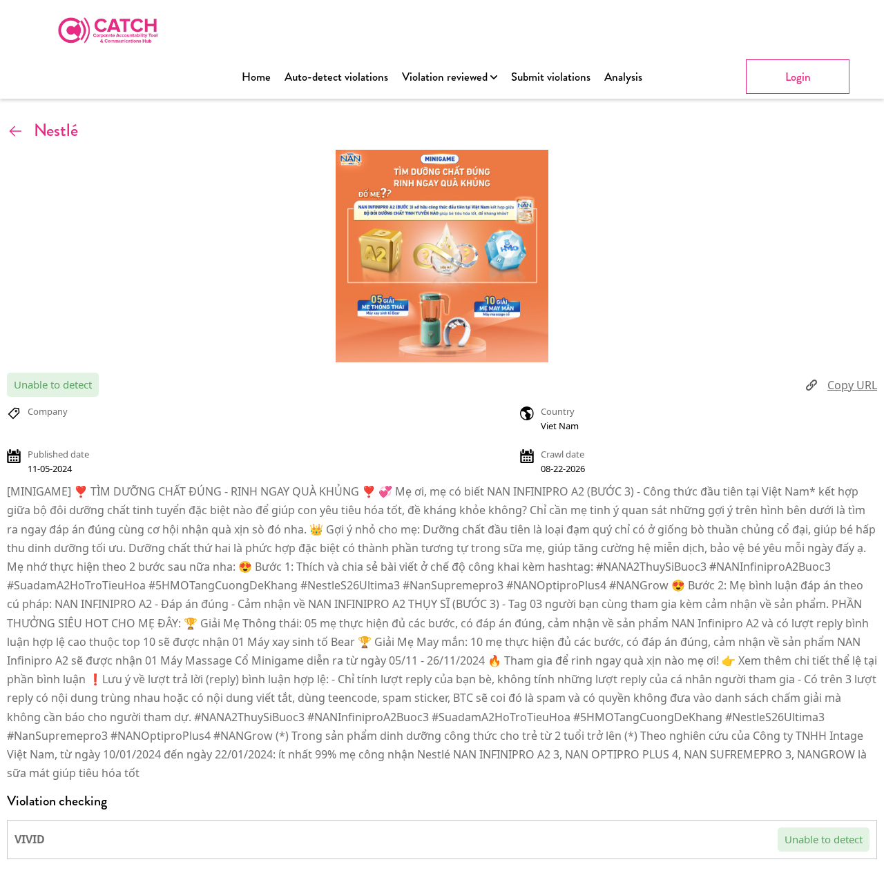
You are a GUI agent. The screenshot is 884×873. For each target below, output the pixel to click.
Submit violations (550, 76)
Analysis (623, 76)
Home (256, 76)
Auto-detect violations (336, 76)
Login (798, 76)
